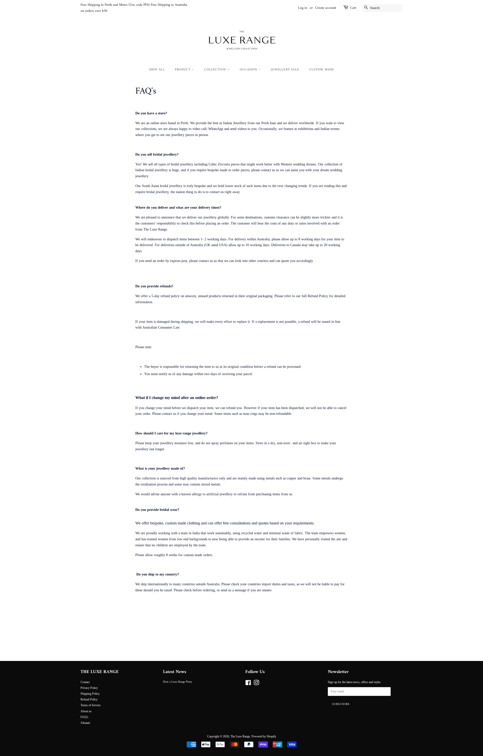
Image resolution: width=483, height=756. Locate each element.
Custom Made (321, 69)
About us (86, 711)
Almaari (85, 723)
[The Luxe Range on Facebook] (248, 684)
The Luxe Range (240, 736)
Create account (325, 8)
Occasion (249, 69)
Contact (85, 682)
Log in (302, 8)
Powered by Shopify (264, 736)
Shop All (157, 69)
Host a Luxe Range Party (177, 682)
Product (183, 69)
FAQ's (84, 717)
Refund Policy (89, 699)
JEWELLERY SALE (285, 69)
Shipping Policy (90, 693)
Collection (215, 69)
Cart (353, 8)
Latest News (174, 672)
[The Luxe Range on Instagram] (256, 684)
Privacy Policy (89, 688)
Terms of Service (90, 705)
